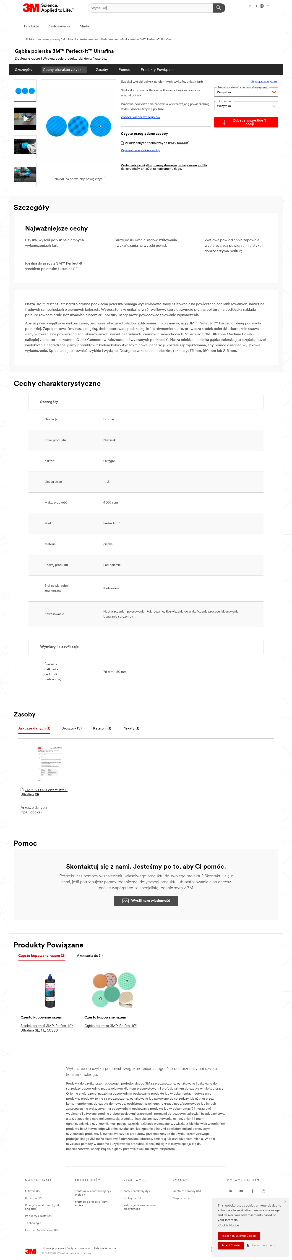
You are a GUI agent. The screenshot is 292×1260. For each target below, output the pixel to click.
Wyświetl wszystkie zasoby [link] (140, 150)
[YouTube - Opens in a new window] (241, 1191)
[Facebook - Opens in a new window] (252, 1191)
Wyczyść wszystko (264, 81)
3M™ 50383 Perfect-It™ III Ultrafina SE (44, 792)
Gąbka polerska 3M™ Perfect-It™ (110, 1026)
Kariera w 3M (33, 1198)
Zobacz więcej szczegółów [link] (140, 117)
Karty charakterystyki (137, 1191)
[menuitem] (24, 69)
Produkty (31, 26)
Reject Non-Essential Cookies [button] (239, 1236)
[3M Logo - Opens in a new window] (49, 8)
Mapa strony (181, 1198)
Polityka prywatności (79, 1248)
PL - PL (253, 6)
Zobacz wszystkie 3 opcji (249, 122)
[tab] (34, 729)
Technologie (33, 1223)
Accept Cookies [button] (231, 1245)
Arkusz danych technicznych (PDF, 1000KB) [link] (157, 143)
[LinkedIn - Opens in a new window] (230, 1191)
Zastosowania (59, 26)
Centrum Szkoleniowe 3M (42, 1230)
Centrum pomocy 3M (187, 1191)
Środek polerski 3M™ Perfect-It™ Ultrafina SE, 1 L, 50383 (47, 1028)
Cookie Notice (228, 1225)
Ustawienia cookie (105, 1248)
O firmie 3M (33, 1191)
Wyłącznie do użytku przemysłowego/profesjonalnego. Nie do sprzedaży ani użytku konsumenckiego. (164, 167)
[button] (261, 1245)
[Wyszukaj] (219, 8)
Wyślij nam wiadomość (150, 901)
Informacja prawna (53, 1248)
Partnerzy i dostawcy (38, 1216)
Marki (84, 26)
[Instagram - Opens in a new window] (263, 1191)
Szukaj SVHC (132, 1198)
